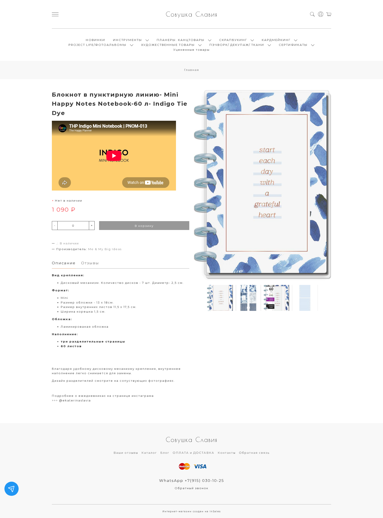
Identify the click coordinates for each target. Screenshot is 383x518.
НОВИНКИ (95, 40)
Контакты (227, 452)
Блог (164, 452)
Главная (191, 70)
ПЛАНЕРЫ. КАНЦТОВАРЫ (181, 40)
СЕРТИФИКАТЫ (293, 45)
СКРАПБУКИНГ (233, 40)
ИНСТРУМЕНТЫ (127, 40)
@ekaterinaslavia (75, 400)
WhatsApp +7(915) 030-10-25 (191, 480)
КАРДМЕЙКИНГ (276, 40)
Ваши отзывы (125, 452)
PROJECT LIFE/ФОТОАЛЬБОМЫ (97, 45)
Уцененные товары (191, 49)
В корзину (144, 226)
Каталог (149, 452)
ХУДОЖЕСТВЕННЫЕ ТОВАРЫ (168, 45)
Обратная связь (254, 452)
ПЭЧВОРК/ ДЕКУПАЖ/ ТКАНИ (236, 45)
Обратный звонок (191, 488)
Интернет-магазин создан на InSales (191, 511)
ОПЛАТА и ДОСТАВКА (193, 452)
